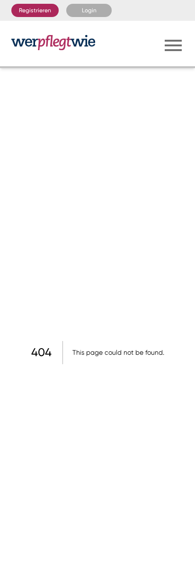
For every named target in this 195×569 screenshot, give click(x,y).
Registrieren (35, 10)
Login (89, 10)
